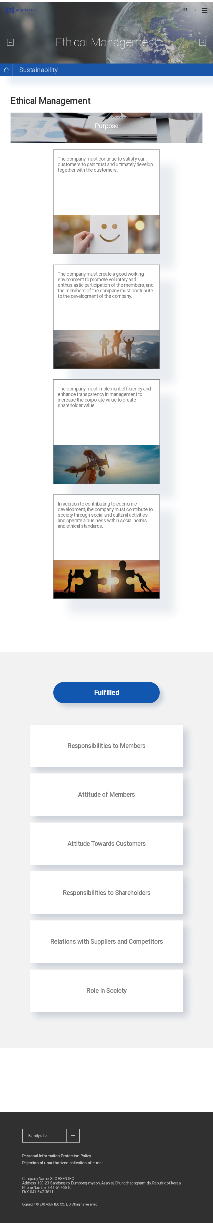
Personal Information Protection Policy (56, 1155)
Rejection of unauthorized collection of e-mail (62, 1162)
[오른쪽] (202, 42)
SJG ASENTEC (21, 10)
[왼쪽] (10, 42)
